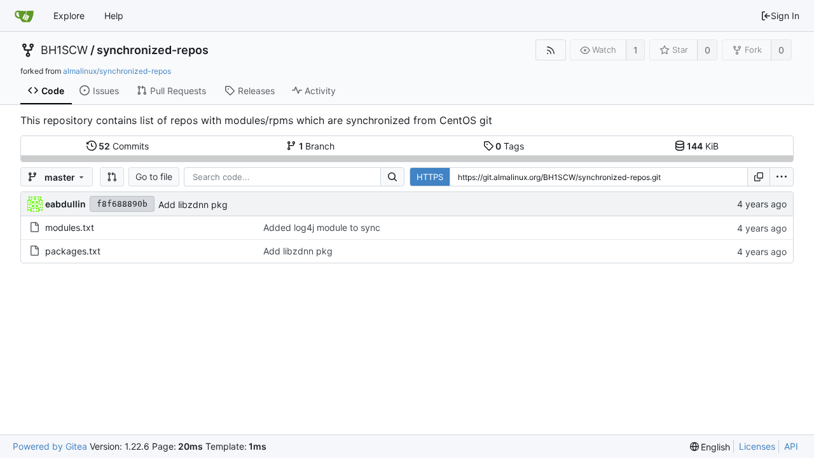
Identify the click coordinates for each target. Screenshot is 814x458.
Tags (509, 146)
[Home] (24, 15)
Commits (124, 146)
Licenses (757, 446)
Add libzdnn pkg (193, 204)
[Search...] (392, 176)
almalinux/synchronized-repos (117, 71)
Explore (69, 15)
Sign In (785, 15)
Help (113, 15)
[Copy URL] (758, 176)
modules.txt (69, 227)
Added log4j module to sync (321, 227)
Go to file (153, 176)
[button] (112, 176)
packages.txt (72, 251)
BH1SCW (64, 50)
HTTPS (430, 177)
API (791, 446)
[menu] (781, 176)
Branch (317, 146)
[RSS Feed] (550, 49)
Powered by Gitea (50, 446)
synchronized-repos (153, 50)
